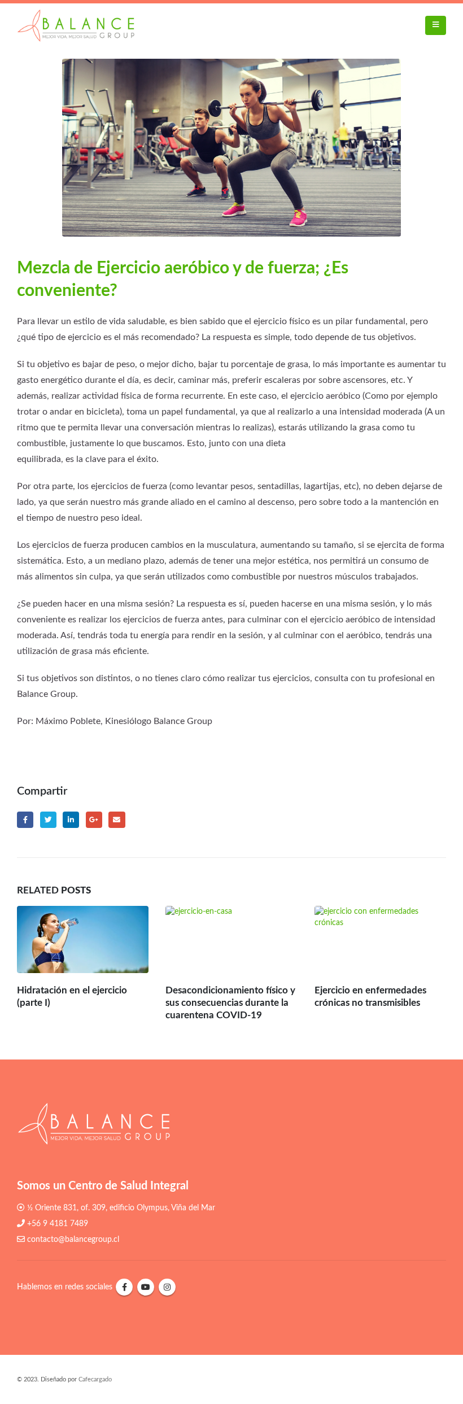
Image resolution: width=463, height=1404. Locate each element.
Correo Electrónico (116, 820)
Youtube (145, 1287)
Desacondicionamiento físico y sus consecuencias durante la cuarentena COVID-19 (230, 1003)
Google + (94, 820)
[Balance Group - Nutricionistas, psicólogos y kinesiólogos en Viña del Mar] (75, 25)
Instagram (167, 1287)
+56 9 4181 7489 (57, 1224)
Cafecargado (95, 1379)
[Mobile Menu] (435, 25)
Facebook (25, 820)
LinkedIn (71, 820)
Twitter (48, 820)
